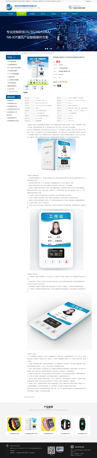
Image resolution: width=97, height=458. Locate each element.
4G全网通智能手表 (12, 64)
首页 (12, 53)
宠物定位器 (9, 115)
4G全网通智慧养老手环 (12, 117)
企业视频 (32, 13)
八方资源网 (17, 452)
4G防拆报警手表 (10, 100)
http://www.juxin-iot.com (29, 396)
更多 (19, 97)
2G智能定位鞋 (10, 76)
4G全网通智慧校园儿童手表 (13, 120)
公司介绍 (43, 13)
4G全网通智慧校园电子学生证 (13, 109)
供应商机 (21, 13)
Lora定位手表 (10, 89)
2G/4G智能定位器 (11, 61)
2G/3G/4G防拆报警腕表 (13, 73)
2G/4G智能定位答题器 (12, 79)
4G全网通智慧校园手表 (31, 433)
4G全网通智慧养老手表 (12, 106)
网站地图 (32, 452)
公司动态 (53, 13)
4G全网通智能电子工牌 (12, 112)
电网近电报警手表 (11, 86)
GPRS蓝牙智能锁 (11, 83)
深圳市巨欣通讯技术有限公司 (35, 448)
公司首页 (11, 13)
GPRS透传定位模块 (12, 70)
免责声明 (23, 452)
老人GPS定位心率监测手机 (14, 67)
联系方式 (75, 13)
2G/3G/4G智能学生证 (23, 53)
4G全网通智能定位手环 (12, 103)
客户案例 (64, 13)
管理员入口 (27, 452)
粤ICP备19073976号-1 (24, 448)
